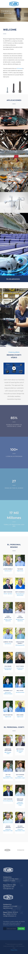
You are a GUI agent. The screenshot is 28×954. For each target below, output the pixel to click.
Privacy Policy (14, 950)
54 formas (19, 68)
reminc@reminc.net (8, 888)
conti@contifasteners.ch (9, 916)
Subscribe (21, 928)
